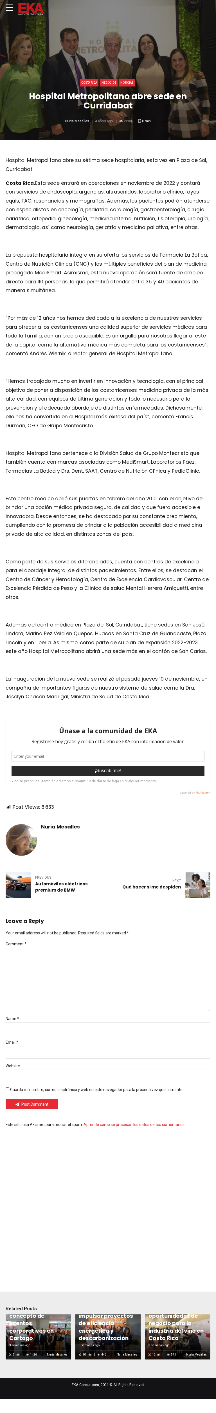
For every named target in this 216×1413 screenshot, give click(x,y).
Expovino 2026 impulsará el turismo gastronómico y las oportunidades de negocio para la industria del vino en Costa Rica (176, 1316)
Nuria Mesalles (77, 121)
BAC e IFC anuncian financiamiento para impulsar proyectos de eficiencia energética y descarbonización (107, 1319)
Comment (16, 944)
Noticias (126, 83)
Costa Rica (89, 83)
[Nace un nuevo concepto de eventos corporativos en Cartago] (37, 1336)
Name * (12, 1018)
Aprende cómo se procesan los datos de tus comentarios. (134, 1124)
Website (13, 1066)
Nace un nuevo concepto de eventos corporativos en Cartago (31, 1323)
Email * (12, 1042)
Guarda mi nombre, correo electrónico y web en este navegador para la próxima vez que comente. (96, 1089)
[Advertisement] (108, 1205)
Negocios (109, 83)
